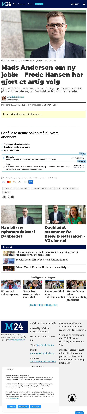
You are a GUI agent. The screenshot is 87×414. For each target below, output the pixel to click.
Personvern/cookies (16, 350)
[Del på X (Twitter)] (8, 207)
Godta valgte (23, 406)
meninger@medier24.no (42, 363)
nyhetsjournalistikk (42, 198)
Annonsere (22, 4)
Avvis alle (12, 406)
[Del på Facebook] (4, 207)
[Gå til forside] (6, 4)
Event (30, 4)
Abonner (39, 4)
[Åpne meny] (84, 4)
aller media (23, 198)
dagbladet (9, 198)
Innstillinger (79, 412)
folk (58, 198)
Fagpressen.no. (14, 398)
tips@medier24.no (45, 355)
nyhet (7, 202)
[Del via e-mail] (12, 207)
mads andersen (70, 198)
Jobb (15, 4)
